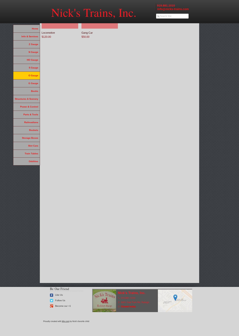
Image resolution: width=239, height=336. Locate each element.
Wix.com (65, 321)
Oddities (33, 161)
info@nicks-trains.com (173, 9)
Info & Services (29, 36)
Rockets (33, 130)
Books (34, 91)
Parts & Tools (30, 114)
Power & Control (29, 106)
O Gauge (33, 75)
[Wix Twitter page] (51, 300)
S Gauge (33, 67)
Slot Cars (33, 145)
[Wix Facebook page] (51, 295)
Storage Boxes (30, 138)
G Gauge (33, 83)
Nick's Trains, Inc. (93, 12)
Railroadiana (31, 122)
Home (35, 28)
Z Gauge (33, 44)
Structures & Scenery (26, 99)
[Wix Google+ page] (51, 306)
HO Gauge (32, 60)
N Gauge (33, 52)
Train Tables (31, 153)
